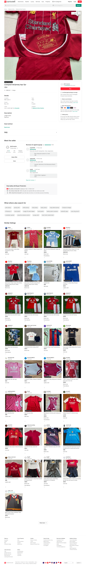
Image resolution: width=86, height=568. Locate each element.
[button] (16, 148)
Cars (18, 540)
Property (19, 542)
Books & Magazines (73, 542)
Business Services (7, 554)
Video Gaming (59, 541)
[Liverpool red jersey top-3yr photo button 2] (43, 45)
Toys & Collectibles (73, 540)
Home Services (7, 555)
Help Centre (17, 562)
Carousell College (7, 544)
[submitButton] (78, 5)
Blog (5, 542)
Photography (59, 545)
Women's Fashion (33, 540)
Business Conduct (33, 563)
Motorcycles (19, 544)
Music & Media (72, 541)
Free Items (19, 555)
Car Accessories (20, 541)
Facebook (6, 540)
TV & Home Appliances (61, 546)
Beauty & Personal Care (34, 544)
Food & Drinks (46, 544)
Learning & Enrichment (8, 556)
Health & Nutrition (47, 542)
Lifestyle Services (7, 552)
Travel (71, 546)
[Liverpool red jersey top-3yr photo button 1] (43, 22)
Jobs (5, 551)
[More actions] (79, 13)
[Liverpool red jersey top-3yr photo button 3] (43, 68)
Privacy (27, 563)
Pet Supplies (46, 545)
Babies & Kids (46, 541)
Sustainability (31, 562)
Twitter (5, 541)
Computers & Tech (60, 540)
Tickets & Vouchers (73, 549)
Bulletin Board (20, 552)
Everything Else (20, 551)
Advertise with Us (18, 563)
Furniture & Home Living (48, 540)
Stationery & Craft (73, 544)
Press (27, 562)
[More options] (5, 257)
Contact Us (23, 562)
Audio (58, 544)
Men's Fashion (33, 542)
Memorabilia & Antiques (74, 545)
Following (19, 554)
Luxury (31, 541)
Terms (24, 563)
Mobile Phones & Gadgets (61, 542)
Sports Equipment (73, 548)
